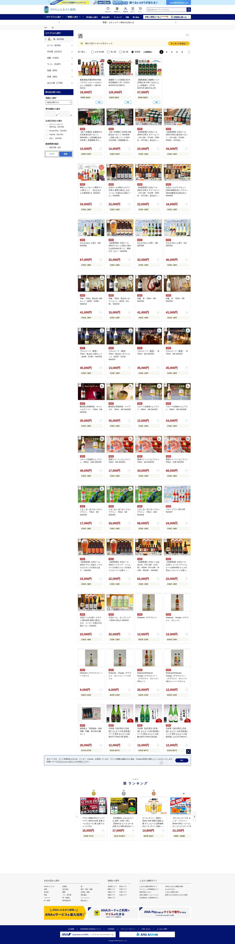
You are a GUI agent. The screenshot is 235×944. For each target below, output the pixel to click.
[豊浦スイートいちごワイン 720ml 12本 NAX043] (177, 444)
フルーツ (47, 898)
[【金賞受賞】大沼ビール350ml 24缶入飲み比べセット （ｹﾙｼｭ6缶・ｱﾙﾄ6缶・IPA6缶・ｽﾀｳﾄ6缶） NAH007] (177, 117)
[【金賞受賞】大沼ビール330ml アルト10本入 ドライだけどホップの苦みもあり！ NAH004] (91, 547)
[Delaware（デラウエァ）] (148, 602)
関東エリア (111, 889)
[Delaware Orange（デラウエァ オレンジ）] (177, 602)
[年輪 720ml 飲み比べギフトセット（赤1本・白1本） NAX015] (120, 283)
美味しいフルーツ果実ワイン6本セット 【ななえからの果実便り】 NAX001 (91, 190)
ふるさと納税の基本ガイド (148, 886)
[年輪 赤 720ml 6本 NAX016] (148, 283)
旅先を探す (106, 17)
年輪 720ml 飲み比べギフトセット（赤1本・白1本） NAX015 (119, 301)
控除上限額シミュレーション (149, 895)
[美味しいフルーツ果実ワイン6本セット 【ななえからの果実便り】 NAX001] (91, 172)
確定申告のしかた (145, 892)
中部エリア (123, 889)
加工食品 (65, 889)
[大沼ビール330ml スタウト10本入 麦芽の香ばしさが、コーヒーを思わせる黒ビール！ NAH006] (120, 172)
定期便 (64, 886)
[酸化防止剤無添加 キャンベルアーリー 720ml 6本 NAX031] (91, 391)
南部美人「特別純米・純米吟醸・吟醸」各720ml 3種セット (91, 731)
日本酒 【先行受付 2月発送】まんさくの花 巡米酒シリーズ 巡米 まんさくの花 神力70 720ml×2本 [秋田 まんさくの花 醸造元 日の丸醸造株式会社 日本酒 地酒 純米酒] (120, 736)
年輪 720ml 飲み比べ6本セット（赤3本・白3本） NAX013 (91, 301)
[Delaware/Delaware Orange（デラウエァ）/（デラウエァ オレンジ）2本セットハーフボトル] (177, 658)
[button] (59, 22)
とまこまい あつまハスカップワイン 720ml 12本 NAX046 (148, 512)
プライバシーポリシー (128, 929)
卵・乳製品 (66, 898)
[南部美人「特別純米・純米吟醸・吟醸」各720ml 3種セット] (91, 713)
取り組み (136, 17)
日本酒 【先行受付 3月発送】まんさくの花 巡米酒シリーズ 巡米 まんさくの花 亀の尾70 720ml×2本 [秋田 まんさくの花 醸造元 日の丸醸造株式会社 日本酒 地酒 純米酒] (148, 736)
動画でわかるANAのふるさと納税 (176, 895)
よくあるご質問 (162, 929)
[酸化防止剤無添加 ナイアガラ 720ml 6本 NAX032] (120, 391)
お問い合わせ (146, 929)
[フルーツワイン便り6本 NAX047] (177, 494)
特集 (127, 17)
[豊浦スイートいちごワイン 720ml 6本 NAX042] (148, 444)
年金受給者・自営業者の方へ (149, 898)
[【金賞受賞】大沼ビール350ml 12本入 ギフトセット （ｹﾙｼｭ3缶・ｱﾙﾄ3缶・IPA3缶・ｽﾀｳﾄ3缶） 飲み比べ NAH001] (148, 117)
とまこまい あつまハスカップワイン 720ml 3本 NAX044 (91, 512)
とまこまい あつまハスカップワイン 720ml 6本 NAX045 (120, 512)
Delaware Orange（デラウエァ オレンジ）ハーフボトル (120, 675)
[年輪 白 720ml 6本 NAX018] (177, 283)
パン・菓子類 (66, 895)
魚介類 (46, 892)
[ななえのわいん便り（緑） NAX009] (91, 228)
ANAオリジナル (49, 886)
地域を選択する (53, 102)
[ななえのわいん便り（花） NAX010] (177, 228)
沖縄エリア (111, 898)
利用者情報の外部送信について (90, 929)
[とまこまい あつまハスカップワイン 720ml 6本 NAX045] (120, 494)
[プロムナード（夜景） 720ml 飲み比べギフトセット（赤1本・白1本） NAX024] (120, 336)
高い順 (125, 52)
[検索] (189, 9)
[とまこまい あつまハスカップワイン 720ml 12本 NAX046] (148, 494)
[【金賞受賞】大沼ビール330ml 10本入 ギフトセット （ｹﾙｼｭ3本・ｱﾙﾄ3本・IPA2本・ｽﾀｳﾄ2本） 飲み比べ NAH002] (148, 172)
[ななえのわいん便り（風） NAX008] (148, 228)
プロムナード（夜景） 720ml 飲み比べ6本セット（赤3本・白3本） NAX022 (91, 354)
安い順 (113, 52)
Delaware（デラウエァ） (147, 617)
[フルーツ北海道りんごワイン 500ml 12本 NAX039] (91, 444)
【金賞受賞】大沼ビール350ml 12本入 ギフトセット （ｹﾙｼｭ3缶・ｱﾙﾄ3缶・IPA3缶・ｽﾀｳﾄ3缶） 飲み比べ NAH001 (148, 137)
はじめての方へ (170, 889)
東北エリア (123, 886)
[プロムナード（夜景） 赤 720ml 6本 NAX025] (148, 336)
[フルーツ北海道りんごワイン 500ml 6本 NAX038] (177, 391)
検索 (65, 154)
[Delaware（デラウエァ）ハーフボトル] (91, 658)
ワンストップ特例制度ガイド (149, 889)
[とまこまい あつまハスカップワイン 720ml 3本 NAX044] (91, 494)
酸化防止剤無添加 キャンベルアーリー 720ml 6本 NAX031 (91, 409)
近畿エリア (111, 892)
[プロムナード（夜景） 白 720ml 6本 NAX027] (177, 336)
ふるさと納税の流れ (171, 892)
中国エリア (123, 892)
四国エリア (111, 895)
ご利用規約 (110, 929)
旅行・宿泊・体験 (87, 889)
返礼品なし (84, 900)
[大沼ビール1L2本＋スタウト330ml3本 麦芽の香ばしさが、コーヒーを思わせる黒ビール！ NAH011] (91, 602)
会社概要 (71, 929)
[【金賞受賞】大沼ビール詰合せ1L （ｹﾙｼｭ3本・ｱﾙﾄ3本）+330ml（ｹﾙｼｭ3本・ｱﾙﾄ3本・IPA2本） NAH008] (148, 547)
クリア (51, 154)
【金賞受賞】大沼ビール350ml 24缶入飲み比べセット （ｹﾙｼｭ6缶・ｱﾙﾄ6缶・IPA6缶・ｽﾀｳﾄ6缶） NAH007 (177, 137)
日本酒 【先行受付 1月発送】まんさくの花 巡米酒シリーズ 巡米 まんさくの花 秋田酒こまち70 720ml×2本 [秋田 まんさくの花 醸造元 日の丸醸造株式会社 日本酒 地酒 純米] (177, 736)
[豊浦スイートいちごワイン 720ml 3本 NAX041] (120, 444)
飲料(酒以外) (66, 900)
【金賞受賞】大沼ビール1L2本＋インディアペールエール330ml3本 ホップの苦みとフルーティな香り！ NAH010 (177, 567)
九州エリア (123, 895)
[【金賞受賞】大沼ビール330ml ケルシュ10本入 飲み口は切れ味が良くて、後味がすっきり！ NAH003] (120, 228)
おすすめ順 (99, 52)
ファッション (85, 898)
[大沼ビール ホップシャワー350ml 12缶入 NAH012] (120, 602)
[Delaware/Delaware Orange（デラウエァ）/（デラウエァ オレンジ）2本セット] (148, 658)
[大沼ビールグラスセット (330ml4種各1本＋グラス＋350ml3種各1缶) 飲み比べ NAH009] (177, 172)
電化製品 (84, 895)
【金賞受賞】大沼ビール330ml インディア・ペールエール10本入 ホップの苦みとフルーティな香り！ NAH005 (120, 567)
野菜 (45, 895)
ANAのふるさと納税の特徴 (174, 886)
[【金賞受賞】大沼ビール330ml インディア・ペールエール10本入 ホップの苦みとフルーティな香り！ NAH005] (120, 547)
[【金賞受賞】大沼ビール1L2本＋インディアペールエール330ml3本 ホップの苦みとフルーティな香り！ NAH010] (177, 547)
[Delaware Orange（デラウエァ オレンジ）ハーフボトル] (120, 658)
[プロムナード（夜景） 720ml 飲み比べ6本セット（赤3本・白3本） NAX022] (91, 336)
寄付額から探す (92, 17)
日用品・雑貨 (85, 892)
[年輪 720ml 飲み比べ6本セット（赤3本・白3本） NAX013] (91, 283)
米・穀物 (47, 900)
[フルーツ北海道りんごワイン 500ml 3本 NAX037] (148, 391)
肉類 (45, 889)
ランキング (118, 17)
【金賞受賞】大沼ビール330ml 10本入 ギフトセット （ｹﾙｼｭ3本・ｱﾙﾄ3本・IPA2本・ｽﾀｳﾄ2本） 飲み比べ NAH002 (148, 192)
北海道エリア (112, 886)
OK (181, 760)
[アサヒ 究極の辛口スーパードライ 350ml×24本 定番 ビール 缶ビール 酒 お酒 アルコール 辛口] (93, 806)
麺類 (63, 892)
